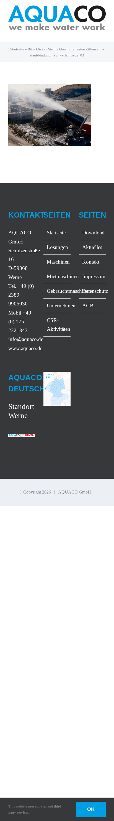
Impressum (92, 276)
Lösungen (57, 247)
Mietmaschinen (57, 276)
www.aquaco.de (25, 348)
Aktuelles (92, 247)
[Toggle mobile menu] (103, 33)
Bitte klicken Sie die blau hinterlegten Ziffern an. (64, 49)
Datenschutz (92, 291)
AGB (88, 305)
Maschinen (57, 262)
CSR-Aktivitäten (57, 324)
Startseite (17, 49)
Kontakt (90, 262)
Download (92, 232)
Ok (91, 809)
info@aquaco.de (25, 339)
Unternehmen (57, 305)
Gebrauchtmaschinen (57, 291)
